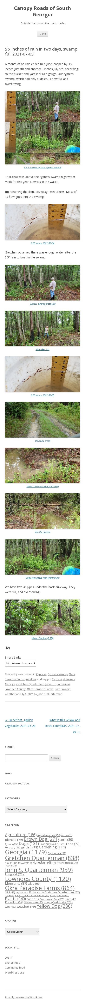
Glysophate (57, 853)
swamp (66, 689)
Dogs (29, 843)
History (25, 862)
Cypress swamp (58, 674)
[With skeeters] (42, 345)
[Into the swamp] (42, 528)
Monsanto (16, 883)
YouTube (23, 783)
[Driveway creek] (42, 436)
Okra (34, 884)
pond (33, 899)
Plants (15, 898)
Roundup (14, 902)
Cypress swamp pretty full (42, 303)
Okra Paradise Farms (40, 689)
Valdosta (63, 902)
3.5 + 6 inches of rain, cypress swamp (42, 167)
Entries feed (12, 962)
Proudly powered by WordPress (23, 997)
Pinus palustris (59, 895)
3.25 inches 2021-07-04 (42, 243)
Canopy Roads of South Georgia (42, 11)
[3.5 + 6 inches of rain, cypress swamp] (42, 163)
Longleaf (14, 874)
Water (10, 906)
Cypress (41, 674)
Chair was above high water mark (42, 577)
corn (66, 839)
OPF (10, 892)
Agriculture (21, 834)
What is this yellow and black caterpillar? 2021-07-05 (62, 726)
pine (9, 895)
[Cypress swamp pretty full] (42, 299)
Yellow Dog (54, 906)
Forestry (12, 847)
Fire (61, 844)
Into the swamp (42, 531)
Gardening (52, 847)
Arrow (66, 835)
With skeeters (43, 349)
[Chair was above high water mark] (42, 573)
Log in (8, 957)
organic (22, 892)
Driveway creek (42, 440)
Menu (42, 33)
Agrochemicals (48, 835)
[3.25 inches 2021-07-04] (42, 239)
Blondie (14, 839)
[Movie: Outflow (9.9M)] (42, 634)
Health (11, 862)
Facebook (11, 783)
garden (29, 847)
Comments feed (15, 967)
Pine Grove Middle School (32, 895)
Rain (57, 689)
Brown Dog (41, 839)
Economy (48, 844)
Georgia (10, 684)
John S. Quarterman (57, 684)
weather (31, 679)
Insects (11, 865)
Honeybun (42, 862)
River (70, 899)
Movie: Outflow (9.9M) (42, 638)
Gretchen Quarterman (30, 684)
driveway (69, 679)
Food (72, 844)
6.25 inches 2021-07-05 (42, 395)
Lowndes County (15, 689)
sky (48, 902)
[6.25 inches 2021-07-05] (42, 391)
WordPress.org (14, 972)
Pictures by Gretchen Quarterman (54, 892)
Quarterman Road (51, 899)
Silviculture (34, 902)
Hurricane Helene (65, 862)
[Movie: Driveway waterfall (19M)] (42, 482)
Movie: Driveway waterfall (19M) (43, 486)
